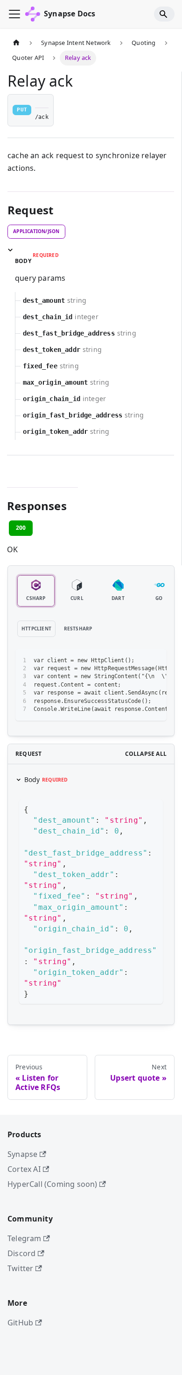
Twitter (20, 1268)
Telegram (24, 1238)
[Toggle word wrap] (138, 661)
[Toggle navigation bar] (14, 14)
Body (46, 779)
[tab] (36, 591)
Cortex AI (24, 1169)
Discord (21, 1253)
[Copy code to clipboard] (155, 661)
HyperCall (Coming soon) (52, 1184)
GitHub (20, 1322)
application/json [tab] (36, 231)
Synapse (22, 1154)
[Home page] (16, 43)
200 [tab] (21, 528)
